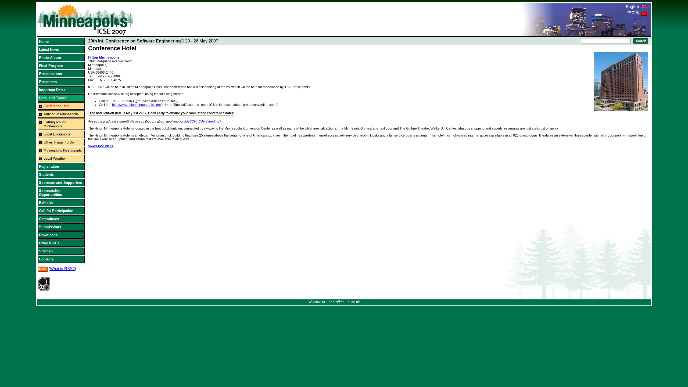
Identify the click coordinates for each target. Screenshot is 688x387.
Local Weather (55, 158)
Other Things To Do (59, 142)
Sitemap (46, 251)
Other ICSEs (49, 243)
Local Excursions (57, 134)
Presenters (48, 82)
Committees (49, 219)
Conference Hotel (57, 106)
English (633, 6)
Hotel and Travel (52, 98)
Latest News (49, 50)
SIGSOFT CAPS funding (201, 121)
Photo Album (50, 58)
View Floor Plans (100, 146)
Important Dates (52, 90)
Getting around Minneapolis (55, 124)
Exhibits (46, 203)
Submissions (50, 227)
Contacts (46, 259)
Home (44, 42)
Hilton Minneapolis (104, 57)
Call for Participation (56, 211)
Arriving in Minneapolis (61, 114)
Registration (49, 166)
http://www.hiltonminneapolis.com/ (137, 105)
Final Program (51, 66)
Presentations (50, 74)
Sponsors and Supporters (60, 183)
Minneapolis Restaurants (63, 150)
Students (46, 175)
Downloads (48, 235)
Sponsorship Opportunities (50, 193)
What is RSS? (62, 268)
